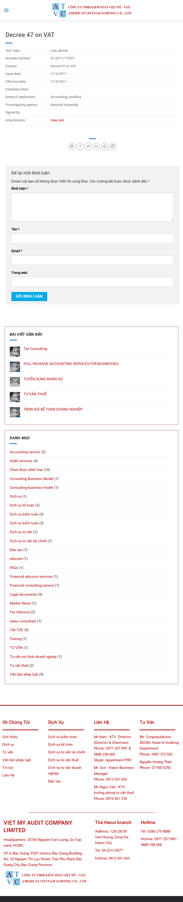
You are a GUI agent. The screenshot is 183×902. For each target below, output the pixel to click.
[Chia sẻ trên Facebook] (80, 146)
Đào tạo (16, 550)
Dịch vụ (15, 496)
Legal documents (23, 594)
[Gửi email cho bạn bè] (96, 146)
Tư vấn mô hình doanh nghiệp (33, 657)
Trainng (15, 639)
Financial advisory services (31, 576)
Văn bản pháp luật (24, 674)
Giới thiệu (10, 737)
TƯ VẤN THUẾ (35, 394)
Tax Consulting (35, 349)
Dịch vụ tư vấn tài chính (28, 541)
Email (16, 251)
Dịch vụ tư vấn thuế (63, 760)
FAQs (14, 568)
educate (16, 559)
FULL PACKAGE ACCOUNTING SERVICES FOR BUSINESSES (71, 364)
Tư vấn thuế (19, 665)
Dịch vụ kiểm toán (24, 514)
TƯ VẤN (16, 648)
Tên (15, 229)
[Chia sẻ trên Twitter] (88, 146)
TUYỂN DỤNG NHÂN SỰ (43, 379)
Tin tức (8, 768)
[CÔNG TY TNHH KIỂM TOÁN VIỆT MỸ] (91, 10)
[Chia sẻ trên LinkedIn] (113, 146)
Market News (20, 603)
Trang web (19, 273)
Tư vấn (8, 752)
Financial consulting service (32, 585)
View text (57, 120)
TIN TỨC (16, 630)
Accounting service (25, 452)
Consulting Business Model (31, 479)
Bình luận (19, 188)
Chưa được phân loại (26, 470)
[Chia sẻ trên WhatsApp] (72, 146)
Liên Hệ (8, 775)
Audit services (21, 461)
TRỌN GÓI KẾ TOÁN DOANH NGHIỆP (53, 409)
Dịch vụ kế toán (22, 505)
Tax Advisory (20, 612)
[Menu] (6, 10)
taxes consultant (23, 621)
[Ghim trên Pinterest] (104, 146)
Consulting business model (31, 487)
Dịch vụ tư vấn (21, 532)
